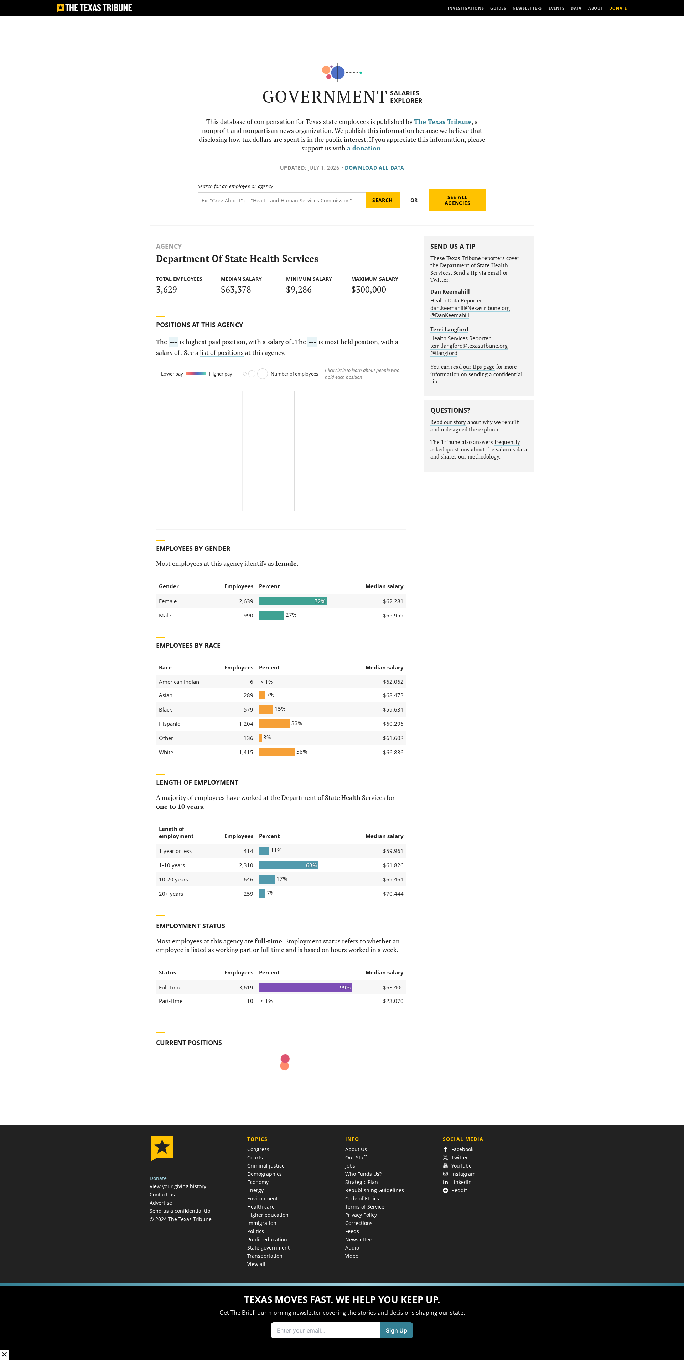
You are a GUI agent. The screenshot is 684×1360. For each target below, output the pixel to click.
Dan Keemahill (450, 291)
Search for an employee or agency (235, 186)
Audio (352, 1247)
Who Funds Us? (363, 1173)
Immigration (261, 1223)
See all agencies (457, 200)
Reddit (459, 1190)
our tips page (479, 366)
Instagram (463, 1173)
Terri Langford (449, 329)
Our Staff (356, 1157)
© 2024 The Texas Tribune (181, 1219)
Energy (255, 1190)
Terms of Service (364, 1206)
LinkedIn (461, 1182)
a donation (364, 148)
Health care (261, 1206)
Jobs (350, 1165)
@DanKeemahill (449, 315)
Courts (255, 1157)
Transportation (265, 1255)
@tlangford (443, 352)
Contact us (162, 1194)
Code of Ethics (362, 1198)
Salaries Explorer (406, 97)
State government (268, 1247)
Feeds (352, 1231)
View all (256, 1264)
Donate (158, 1178)
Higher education (268, 1214)
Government (325, 96)
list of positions (222, 352)
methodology (483, 456)
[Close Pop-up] (4, 1355)
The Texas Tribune (443, 122)
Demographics (264, 1173)
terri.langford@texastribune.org (469, 345)
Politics (255, 1231)
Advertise (161, 1202)
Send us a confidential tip (180, 1211)
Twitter (459, 1157)
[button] (342, 1321)
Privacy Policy (361, 1214)
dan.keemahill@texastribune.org (470, 307)
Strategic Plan (361, 1182)
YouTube (461, 1165)
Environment (262, 1198)
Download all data (374, 167)
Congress (258, 1149)
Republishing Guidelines (374, 1190)
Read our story (448, 422)
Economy (258, 1182)
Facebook (462, 1149)
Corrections (359, 1223)
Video (351, 1255)
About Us (356, 1149)
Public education (267, 1239)
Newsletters (359, 1239)
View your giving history (178, 1186)
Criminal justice (266, 1165)
